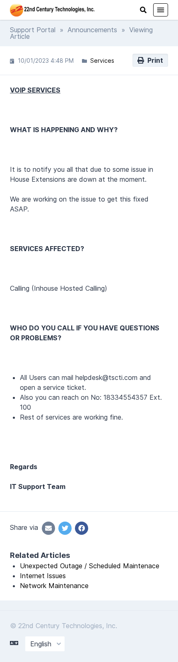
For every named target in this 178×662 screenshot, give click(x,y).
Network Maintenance (54, 585)
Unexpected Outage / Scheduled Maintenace (89, 566)
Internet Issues (43, 576)
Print (153, 60)
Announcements (92, 30)
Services (102, 60)
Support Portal (32, 30)
